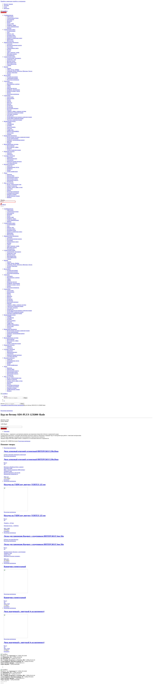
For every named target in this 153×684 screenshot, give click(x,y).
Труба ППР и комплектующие (15, 118)
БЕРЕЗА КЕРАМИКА (13, 131)
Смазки (9, 65)
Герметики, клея (11, 59)
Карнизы (9, 174)
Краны (9, 99)
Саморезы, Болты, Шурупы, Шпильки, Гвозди (19, 71)
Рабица (9, 190)
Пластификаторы (11, 64)
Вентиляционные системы (11, 144)
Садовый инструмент (13, 193)
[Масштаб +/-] (6, 681)
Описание (6, 431)
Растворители (11, 55)
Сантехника (7, 95)
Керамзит (9, 21)
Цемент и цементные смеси (14, 38)
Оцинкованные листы (13, 167)
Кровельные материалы (10, 135)
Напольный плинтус (12, 180)
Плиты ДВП (10, 23)
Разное (9, 74)
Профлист (10, 168)
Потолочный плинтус (13, 177)
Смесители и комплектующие (15, 112)
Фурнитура (10, 181)
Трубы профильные (12, 171)
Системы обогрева (12, 163)
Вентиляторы (10, 145)
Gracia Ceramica (11, 127)
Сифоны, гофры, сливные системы (16, 111)
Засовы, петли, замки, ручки (14, 187)
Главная (3, 405)
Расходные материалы (13, 79)
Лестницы (10, 188)
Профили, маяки (11, 25)
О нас (5, 7)
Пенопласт (10, 157)
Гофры (9, 85)
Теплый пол (10, 115)
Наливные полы (11, 36)
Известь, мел (10, 34)
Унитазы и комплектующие (14, 120)
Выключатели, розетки (13, 84)
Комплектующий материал (14, 161)
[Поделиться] (3, 681)
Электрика (7, 81)
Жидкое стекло (11, 61)
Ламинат (9, 153)
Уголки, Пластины (12, 72)
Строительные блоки (12, 18)
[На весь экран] (4, 681)
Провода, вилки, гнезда (13, 91)
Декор (5, 173)
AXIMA (9, 122)
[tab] (78, 431)
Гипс (8, 32)
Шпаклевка (10, 39)
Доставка (6, 5)
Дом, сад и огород (9, 183)
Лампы (9, 87)
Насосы (9, 104)
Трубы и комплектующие (14, 150)
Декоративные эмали (12, 48)
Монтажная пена (11, 62)
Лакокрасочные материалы (11, 42)
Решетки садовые (11, 194)
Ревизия (9, 110)
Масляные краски (12, 54)
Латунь (9, 101)
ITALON (9, 128)
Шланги (9, 197)
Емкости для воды (12, 186)
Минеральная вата (12, 158)
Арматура (9, 165)
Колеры (9, 49)
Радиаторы (10, 107)
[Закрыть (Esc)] (1, 681)
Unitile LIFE (10, 130)
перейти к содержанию (19, 1)
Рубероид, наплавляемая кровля (15, 140)
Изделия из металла (9, 164)
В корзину (3, 428)
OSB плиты (10, 16)
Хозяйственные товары (13, 196)
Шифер (9, 143)
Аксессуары (10, 97)
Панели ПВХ (10, 175)
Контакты (6, 8)
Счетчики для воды (12, 114)
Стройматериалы (8, 15)
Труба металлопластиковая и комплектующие (19, 117)
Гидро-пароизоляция (12, 138)
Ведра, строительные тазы (14, 184)
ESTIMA (9, 125)
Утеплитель (10, 160)
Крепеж (6, 66)
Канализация (10, 98)
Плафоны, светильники (13, 89)
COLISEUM (10, 124)
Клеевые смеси (11, 35)
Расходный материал (12, 108)
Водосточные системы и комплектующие (18, 137)
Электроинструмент (12, 78)
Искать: (3, 200)
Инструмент (7, 75)
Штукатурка (10, 41)
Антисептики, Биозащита (14, 58)
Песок (8, 22)
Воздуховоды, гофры (12, 147)
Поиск (5, 396)
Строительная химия (9, 56)
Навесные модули (12, 88)
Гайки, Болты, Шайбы (13, 69)
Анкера (9, 68)
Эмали (9, 51)
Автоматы (10, 82)
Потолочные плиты (12, 178)
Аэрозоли (9, 44)
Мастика (9, 141)
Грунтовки (10, 46)
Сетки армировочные (13, 26)
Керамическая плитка (10, 121)
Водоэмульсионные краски (14, 45)
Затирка (9, 134)
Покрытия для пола (9, 151)
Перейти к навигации (7, 1)
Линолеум (10, 154)
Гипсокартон (10, 19)
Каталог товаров (8, 4)
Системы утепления (9, 155)
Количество (4, 427)
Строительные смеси (9, 29)
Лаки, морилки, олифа (13, 52)
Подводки (10, 105)
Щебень (9, 28)
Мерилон (9, 102)
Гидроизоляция (11, 31)
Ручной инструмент (12, 77)
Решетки (9, 148)
